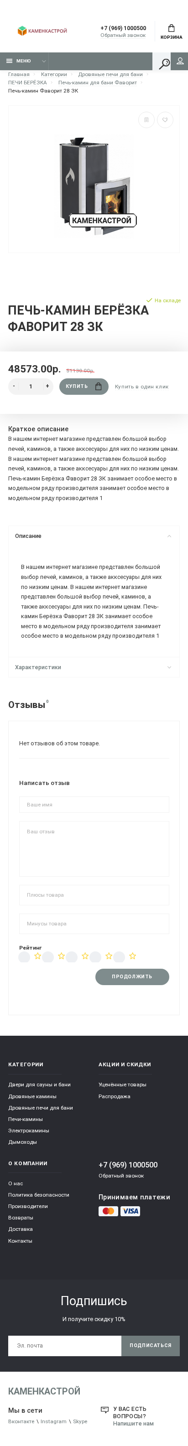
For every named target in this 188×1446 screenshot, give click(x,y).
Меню (23, 60)
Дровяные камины (32, 1096)
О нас (15, 1183)
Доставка (20, 1229)
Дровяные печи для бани (40, 1108)
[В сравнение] (146, 120)
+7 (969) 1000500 (123, 28)
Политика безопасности (38, 1195)
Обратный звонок (123, 35)
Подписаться (151, 1345)
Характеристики (38, 667)
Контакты (20, 1241)
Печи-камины (25, 1119)
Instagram (54, 1421)
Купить (77, 386)
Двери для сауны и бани (39, 1084)
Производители (28, 1206)
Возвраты (20, 1217)
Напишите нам (133, 1423)
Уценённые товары (122, 1084)
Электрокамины (28, 1130)
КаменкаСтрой (44, 1391)
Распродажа (115, 1096)
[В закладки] (165, 120)
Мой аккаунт (180, 61)
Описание (28, 535)
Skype (80, 1421)
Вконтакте (21, 1421)
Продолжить (132, 977)
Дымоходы (22, 1142)
